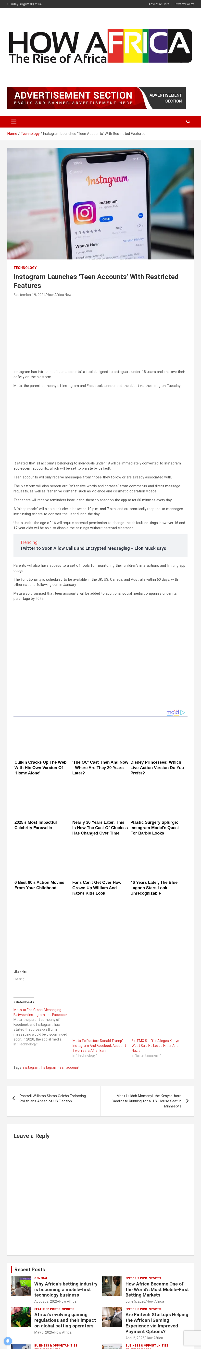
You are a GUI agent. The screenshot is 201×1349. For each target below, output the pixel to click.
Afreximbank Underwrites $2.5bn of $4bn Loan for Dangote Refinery (153, 1295)
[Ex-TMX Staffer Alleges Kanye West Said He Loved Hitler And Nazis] (159, 957)
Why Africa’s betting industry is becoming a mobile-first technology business (66, 1224)
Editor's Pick (136, 1213)
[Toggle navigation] (13, 122)
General (41, 1213)
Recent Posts (29, 1205)
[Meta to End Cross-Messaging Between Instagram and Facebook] (43, 962)
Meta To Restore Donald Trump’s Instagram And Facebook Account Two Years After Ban (99, 981)
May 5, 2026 (43, 1267)
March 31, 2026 (46, 1308)
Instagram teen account (60, 1002)
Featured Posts (47, 1244)
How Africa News (60, 295)
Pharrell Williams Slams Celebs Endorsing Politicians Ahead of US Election (53, 1033)
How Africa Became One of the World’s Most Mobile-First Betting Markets (157, 1224)
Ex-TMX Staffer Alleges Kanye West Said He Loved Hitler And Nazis (155, 981)
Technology (25, 268)
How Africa (67, 1236)
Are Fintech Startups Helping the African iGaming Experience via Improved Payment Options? (157, 1258)
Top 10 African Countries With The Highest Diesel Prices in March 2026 (61, 1331)
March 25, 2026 (46, 1343)
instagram (31, 1002)
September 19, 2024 (29, 295)
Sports (155, 1213)
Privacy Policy (184, 4)
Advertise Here (159, 4)
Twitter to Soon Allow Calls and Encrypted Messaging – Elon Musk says (93, 548)
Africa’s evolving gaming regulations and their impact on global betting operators (65, 1255)
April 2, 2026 (135, 1273)
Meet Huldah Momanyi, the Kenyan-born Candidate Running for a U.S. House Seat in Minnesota (146, 1036)
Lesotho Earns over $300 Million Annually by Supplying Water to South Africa (66, 1295)
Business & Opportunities (55, 1280)
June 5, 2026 (135, 1236)
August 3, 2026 (46, 1236)
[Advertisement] (100, 335)
